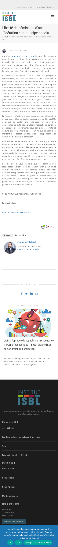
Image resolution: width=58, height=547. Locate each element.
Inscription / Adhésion (46, 7)
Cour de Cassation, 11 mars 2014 (17, 212)
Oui (10, 542)
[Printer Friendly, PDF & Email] (47, 226)
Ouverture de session (25, 7)
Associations (8, 427)
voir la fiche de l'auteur (28, 249)
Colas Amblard (26, 242)
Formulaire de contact (14, 521)
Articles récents (22, 235)
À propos (7, 235)
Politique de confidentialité (38, 542)
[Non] (54, 536)
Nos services (8, 477)
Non (19, 542)
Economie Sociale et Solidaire (15, 455)
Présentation (8, 468)
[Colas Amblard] (10, 247)
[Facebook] (4, 2)
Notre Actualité (8, 486)
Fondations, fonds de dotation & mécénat (21, 437)
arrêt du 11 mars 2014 (23, 56)
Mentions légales (10, 496)
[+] (29, 323)
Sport (4, 446)
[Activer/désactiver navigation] (52, 16)
